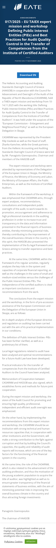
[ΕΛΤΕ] (28, 7)
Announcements (28, 18)
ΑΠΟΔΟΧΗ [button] (30, 541)
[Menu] (4, 7)
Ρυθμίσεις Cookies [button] (13, 541)
